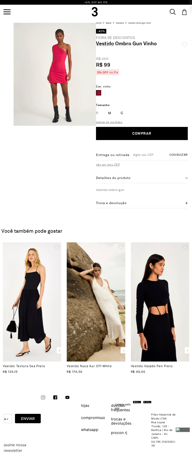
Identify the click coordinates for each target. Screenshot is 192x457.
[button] (7, 11)
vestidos (120, 23)
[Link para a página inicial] (99, 23)
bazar (108, 23)
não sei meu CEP (108, 165)
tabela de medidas (109, 122)
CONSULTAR (179, 155)
